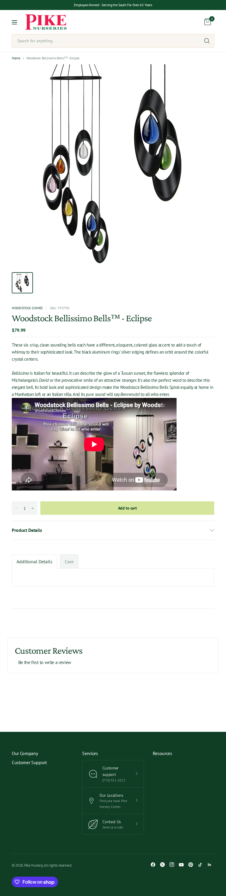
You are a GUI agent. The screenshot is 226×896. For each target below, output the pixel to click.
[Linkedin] (209, 864)
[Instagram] (172, 864)
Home (16, 58)
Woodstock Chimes (27, 308)
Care (69, 561)
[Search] (207, 41)
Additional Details (34, 561)
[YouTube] (181, 864)
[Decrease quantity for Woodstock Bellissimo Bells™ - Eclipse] (16, 508)
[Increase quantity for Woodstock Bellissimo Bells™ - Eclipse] (32, 508)
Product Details (27, 530)
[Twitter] (162, 864)
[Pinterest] (190, 864)
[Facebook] (153, 864)
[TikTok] (200, 864)
